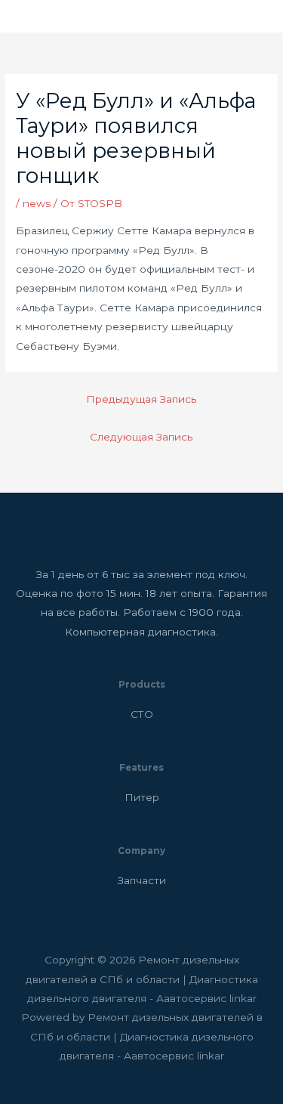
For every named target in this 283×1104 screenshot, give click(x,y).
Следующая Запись (141, 437)
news (37, 203)
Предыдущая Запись (141, 399)
